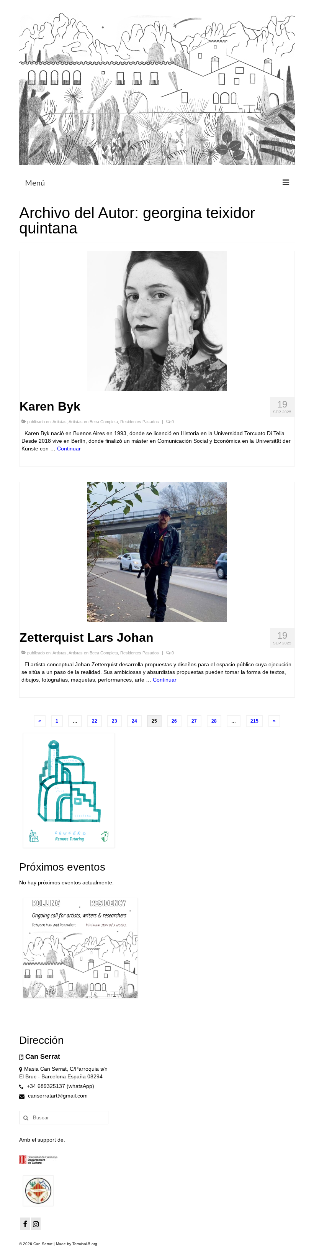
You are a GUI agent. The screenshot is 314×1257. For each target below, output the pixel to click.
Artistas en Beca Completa (93, 421)
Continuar (69, 448)
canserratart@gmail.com (57, 1096)
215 (254, 721)
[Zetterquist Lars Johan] (157, 552)
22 (94, 721)
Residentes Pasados (139, 421)
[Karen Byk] (157, 320)
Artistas (59, 421)
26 (174, 721)
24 (134, 721)
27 (194, 721)
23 (114, 721)
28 (214, 721)
